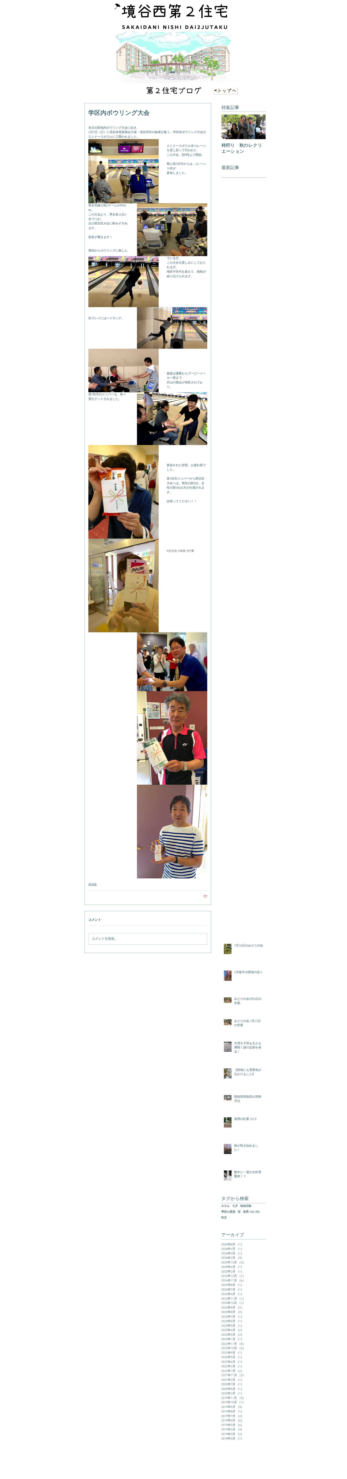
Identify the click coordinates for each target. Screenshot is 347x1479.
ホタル (225, 1206)
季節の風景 (228, 1212)
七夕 (235, 1206)
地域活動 (245, 1206)
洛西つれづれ (251, 1212)
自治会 (92, 884)
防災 (224, 1217)
